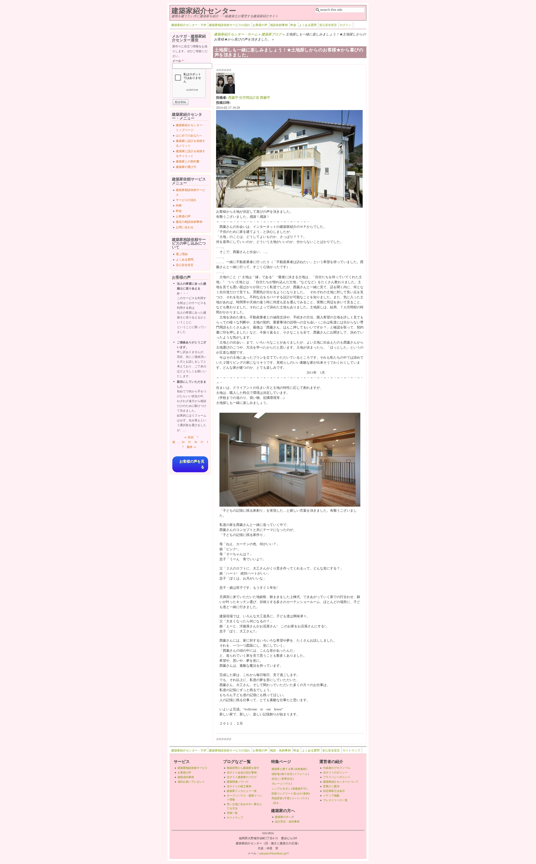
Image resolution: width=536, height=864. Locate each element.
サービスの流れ (186, 200)
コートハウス (299, 798)
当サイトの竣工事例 (239, 786)
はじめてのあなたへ (189, 135)
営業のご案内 (331, 786)
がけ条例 (303, 793)
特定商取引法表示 (334, 791)
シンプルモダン (281, 788)
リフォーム (301, 774)
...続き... (276, 803)
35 (189, 442)
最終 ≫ (191, 447)
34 (183, 442)
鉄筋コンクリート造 (284, 793)
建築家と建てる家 (282, 769)
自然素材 (300, 769)
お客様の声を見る (191, 464)
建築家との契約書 (187, 161)
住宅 (274, 779)
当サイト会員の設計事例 (242, 772)
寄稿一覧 (232, 813)
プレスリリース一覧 (335, 800)
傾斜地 (276, 774)
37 (201, 442)
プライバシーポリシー (336, 777)
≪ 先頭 (188, 437)
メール (177, 60)
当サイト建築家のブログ (242, 777)
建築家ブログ (272, 34)
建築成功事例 (186, 777)
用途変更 (277, 798)
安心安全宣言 (328, 25)
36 (195, 442)
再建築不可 (299, 788)
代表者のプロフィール (336, 768)
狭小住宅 (286, 774)
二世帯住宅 (285, 779)
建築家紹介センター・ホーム (236, 34)
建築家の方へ (284, 817)
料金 (293, 25)
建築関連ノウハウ (238, 782)
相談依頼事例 (279, 25)
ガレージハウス (281, 783)
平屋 (287, 798)
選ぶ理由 (182, 254)
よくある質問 (308, 25)
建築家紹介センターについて (340, 782)
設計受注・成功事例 (287, 821)
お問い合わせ (184, 227)
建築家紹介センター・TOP (188, 25)
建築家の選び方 (186, 167)
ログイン (345, 25)
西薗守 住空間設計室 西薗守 (249, 97)
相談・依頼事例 (280, 750)
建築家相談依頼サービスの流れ (229, 25)
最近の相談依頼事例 (189, 222)
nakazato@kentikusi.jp (274, 853)
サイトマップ (351, 750)
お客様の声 (260, 25)
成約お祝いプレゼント (191, 782)
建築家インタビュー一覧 (242, 791)
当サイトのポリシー (335, 772)
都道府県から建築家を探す (243, 768)
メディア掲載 (331, 795)
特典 (179, 205)
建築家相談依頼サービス (192, 768)
